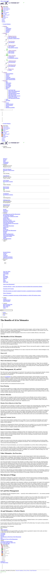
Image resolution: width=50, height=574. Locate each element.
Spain (4, 16)
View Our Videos (6, 271)
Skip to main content (5, 1)
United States (5, 6)
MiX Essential (11, 52)
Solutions (5, 26)
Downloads (8, 84)
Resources (5, 80)
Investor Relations (7, 24)
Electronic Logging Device (13, 38)
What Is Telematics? (12, 92)
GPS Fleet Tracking (12, 94)
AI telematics (7, 376)
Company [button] (5, 239)
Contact (4, 101)
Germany (4, 18)
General (7, 106)
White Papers (8, 83)
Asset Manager (11, 42)
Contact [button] (4, 297)
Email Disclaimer (33, 570)
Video (7, 99)
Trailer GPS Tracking (12, 97)
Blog (7, 81)
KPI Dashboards (11, 66)
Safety (7, 27)
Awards (7, 76)
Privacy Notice (26, 570)
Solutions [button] (5, 146)
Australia (5, 13)
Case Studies (8, 85)
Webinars (8, 87)
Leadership (8, 77)
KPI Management (12, 64)
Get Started (3, 533)
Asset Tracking (11, 41)
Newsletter (8, 100)
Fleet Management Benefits (14, 98)
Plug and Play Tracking (13, 47)
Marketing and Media (10, 107)
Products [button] (5, 164)
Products (5, 33)
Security (7, 32)
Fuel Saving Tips (11, 90)
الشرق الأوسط (6, 14)
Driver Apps (11, 68)
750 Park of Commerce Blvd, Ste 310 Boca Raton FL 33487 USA (8, 542)
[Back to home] (20, 4)
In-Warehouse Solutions (13, 58)
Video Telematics (12, 55)
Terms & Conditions (19, 570)
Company (5, 72)
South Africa (5, 10)
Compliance (8, 29)
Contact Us (3, 561)
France (3, 19)
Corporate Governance (10, 78)
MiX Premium (11, 51)
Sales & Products (9, 105)
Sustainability (8, 28)
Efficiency (8, 30)
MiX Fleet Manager (12, 37)
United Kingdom (6, 8)
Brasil (4, 11)
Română (3, 21)
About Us (8, 74)
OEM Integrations (12, 60)
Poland (3, 20)
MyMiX (10, 70)
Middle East (5, 17)
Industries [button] (5, 212)
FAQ (7, 88)
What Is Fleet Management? (14, 91)
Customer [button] (5, 303)
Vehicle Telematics (12, 50)
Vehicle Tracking (12, 45)
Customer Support (9, 104)
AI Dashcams (11, 56)
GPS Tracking (11, 46)
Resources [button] (5, 259)
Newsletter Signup (4, 562)
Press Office (8, 86)
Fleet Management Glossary (14, 93)
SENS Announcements (10, 79)
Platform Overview (12, 36)
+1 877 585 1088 (5, 543)
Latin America (6, 12)
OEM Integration (11, 62)
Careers (7, 102)
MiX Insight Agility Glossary (14, 95)
